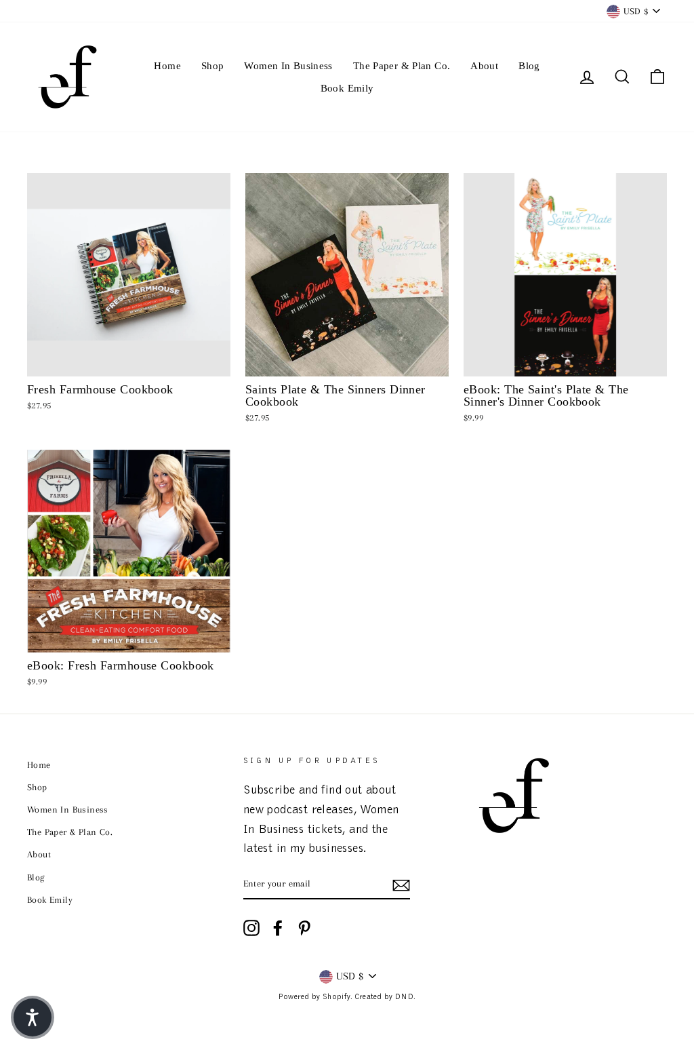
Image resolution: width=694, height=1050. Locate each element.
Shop (212, 65)
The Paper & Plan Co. (402, 65)
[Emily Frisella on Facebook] (278, 928)
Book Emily (347, 88)
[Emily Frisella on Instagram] (251, 928)
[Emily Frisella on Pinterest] (304, 928)
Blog (529, 65)
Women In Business (288, 65)
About (484, 65)
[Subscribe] (401, 884)
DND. (405, 997)
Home (167, 65)
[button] (32, 1017)
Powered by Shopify (314, 997)
